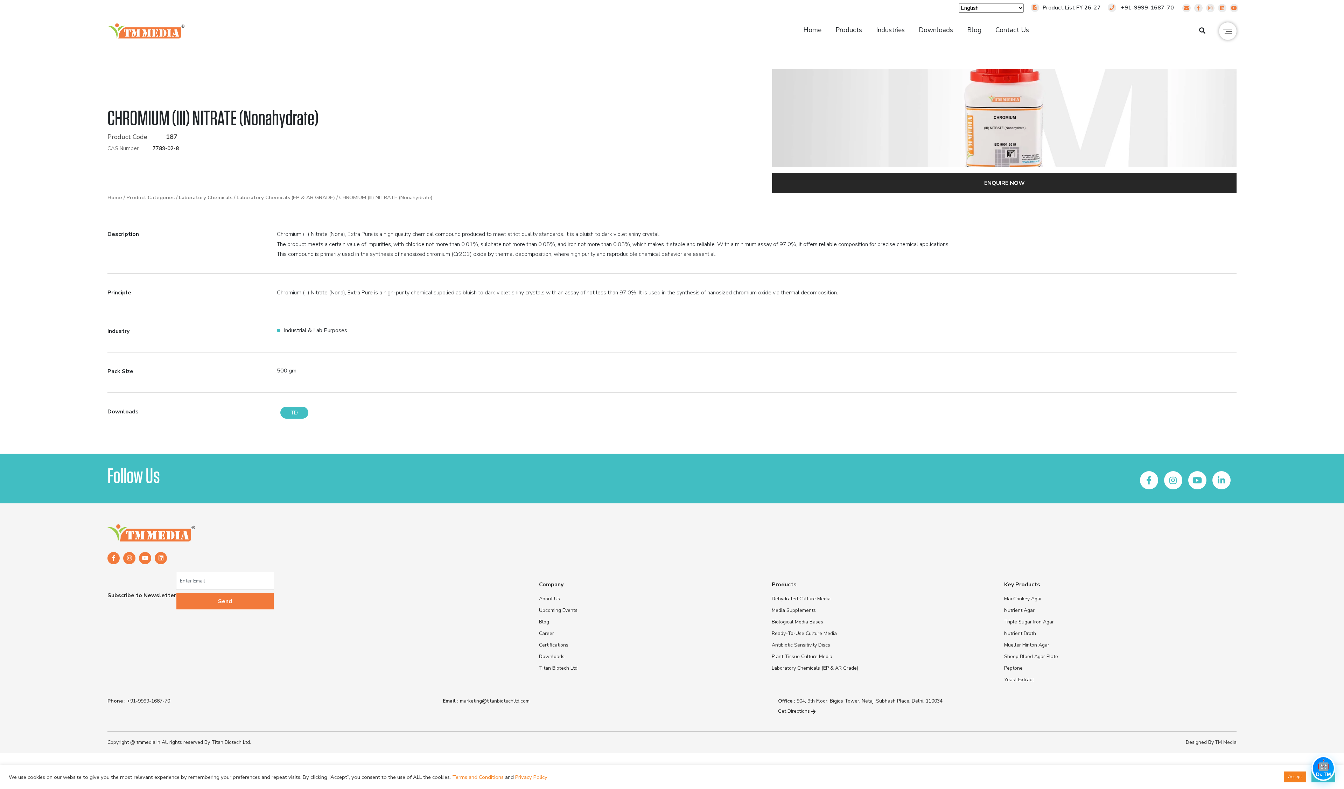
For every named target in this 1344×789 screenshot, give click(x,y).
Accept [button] (1295, 777)
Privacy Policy (531, 777)
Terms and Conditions (478, 777)
